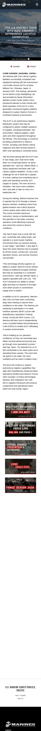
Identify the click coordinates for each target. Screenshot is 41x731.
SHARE (16, 66)
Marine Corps (20, 724)
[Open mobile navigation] (37, 4)
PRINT (33, 66)
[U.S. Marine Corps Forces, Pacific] (14, 4)
